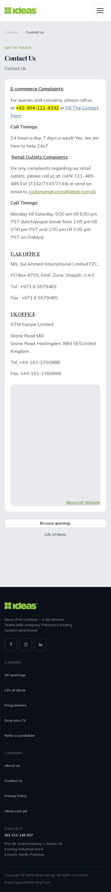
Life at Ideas (55, 534)
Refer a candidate (20, 735)
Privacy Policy (16, 796)
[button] (100, 10)
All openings (15, 675)
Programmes (15, 705)
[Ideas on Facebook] (11, 644)
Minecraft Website (83, 502)
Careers (11, 32)
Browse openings (55, 523)
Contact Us (14, 780)
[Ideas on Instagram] (25, 644)
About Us (12, 765)
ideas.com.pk (16, 811)
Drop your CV (15, 720)
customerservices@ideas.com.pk (62, 191)
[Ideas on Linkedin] (40, 644)
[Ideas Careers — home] (21, 10)
